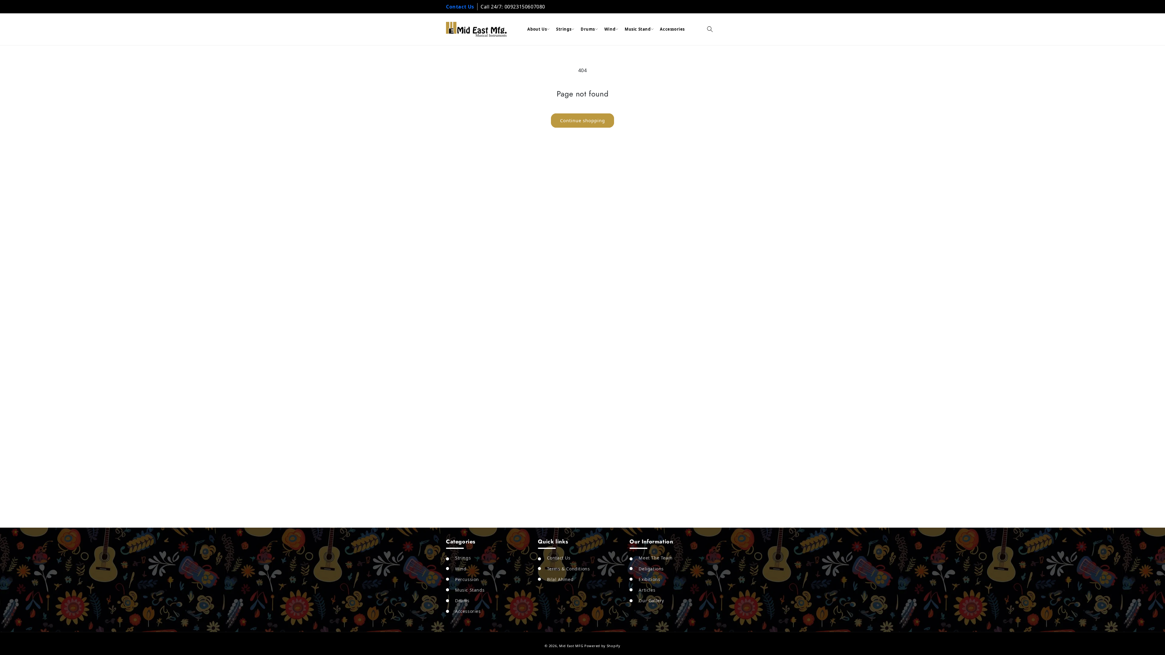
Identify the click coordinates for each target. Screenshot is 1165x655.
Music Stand (638, 29)
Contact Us (460, 6)
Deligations (651, 569)
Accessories (672, 29)
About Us (537, 29)
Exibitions (649, 579)
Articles (647, 590)
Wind (609, 29)
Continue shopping (582, 120)
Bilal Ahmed (560, 579)
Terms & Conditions (568, 569)
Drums (588, 29)
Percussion (467, 579)
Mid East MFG (571, 645)
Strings (563, 29)
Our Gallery (651, 600)
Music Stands (470, 590)
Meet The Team (655, 558)
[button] (710, 29)
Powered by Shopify (602, 645)
